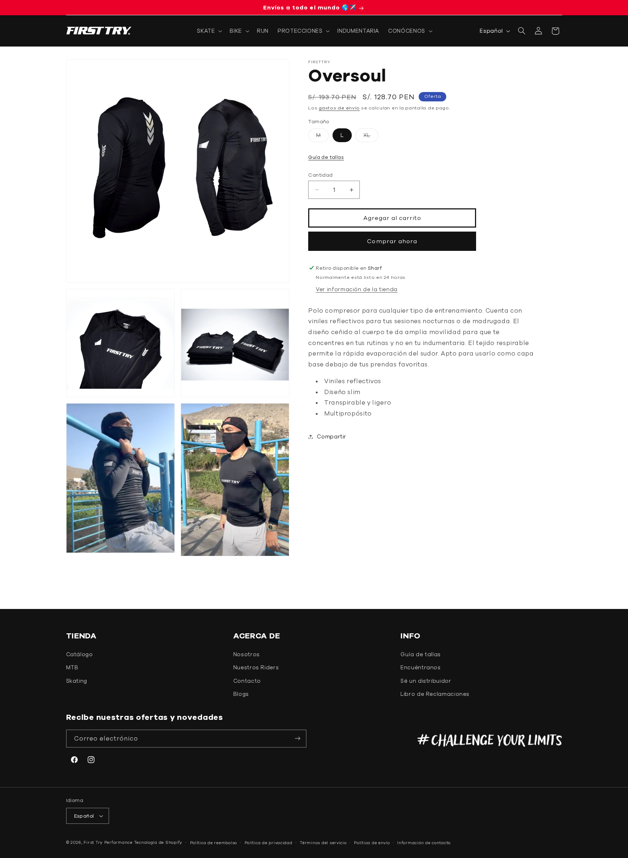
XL (370, 137)
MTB (72, 667)
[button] (209, 31)
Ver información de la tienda (357, 289)
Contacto (247, 681)
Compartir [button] (331, 436)
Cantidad (320, 175)
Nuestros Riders (256, 667)
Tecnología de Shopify (158, 842)
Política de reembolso (213, 842)
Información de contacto (424, 842)
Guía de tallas (326, 157)
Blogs (241, 694)
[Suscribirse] (297, 738)
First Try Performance (108, 842)
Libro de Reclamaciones (435, 694)
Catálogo (79, 654)
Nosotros (246, 654)
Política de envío (372, 842)
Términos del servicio (323, 842)
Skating (76, 681)
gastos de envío (339, 108)
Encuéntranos (420, 667)
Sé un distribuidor (425, 681)
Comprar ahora (392, 241)
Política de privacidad (269, 842)
